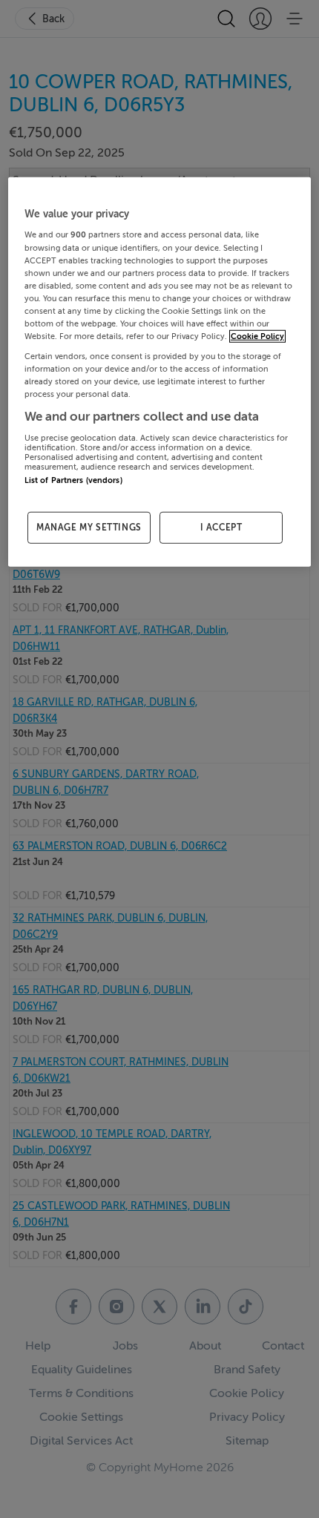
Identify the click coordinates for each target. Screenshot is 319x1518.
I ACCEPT (221, 527)
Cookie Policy (257, 336)
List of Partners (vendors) (73, 480)
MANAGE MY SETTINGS (89, 527)
